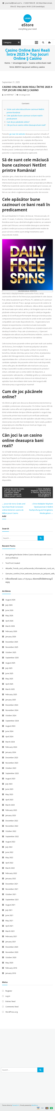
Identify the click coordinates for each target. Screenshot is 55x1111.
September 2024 (12, 720)
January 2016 (10, 973)
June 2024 (9, 731)
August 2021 (10, 905)
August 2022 (10, 841)
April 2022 (9, 863)
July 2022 (8, 847)
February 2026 (11, 631)
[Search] (41, 538)
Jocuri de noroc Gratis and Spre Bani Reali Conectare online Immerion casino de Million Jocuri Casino (14, 492)
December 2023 (11, 757)
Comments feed (11, 1006)
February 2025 (11, 694)
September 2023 (12, 773)
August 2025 (10, 663)
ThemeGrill (15, 1105)
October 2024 (10, 715)
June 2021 (9, 915)
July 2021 (8, 910)
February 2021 (11, 936)
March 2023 (10, 805)
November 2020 (11, 952)
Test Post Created (12, 563)
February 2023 (11, 810)
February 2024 (11, 747)
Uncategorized (19, 63)
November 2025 (11, 647)
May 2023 (9, 794)
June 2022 (9, 852)
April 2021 (9, 926)
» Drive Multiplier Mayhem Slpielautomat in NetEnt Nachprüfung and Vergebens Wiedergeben (41, 492)
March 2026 (10, 626)
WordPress (35, 1105)
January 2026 (10, 636)
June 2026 (9, 610)
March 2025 (10, 689)
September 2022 (12, 836)
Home (7, 63)
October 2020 (10, 957)
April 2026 (9, 621)
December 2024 (11, 705)
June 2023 (9, 789)
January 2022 (10, 878)
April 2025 (9, 684)
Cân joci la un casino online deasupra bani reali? (26, 125)
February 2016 (11, 968)
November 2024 (11, 710)
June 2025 (9, 673)
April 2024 (9, 736)
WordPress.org (11, 1012)
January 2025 (10, 699)
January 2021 (10, 941)
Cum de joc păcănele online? (18, 122)
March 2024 (10, 742)
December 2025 (11, 642)
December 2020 (11, 947)
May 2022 (9, 857)
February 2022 (11, 873)
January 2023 (10, 815)
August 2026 (10, 600)
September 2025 (12, 657)
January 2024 (10, 752)
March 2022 (10, 868)
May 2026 (9, 615)
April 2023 (9, 799)
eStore (27, 24)
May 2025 (9, 678)
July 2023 (8, 784)
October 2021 (10, 894)
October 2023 (10, 768)
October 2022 (10, 831)
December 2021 (11, 884)
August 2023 (10, 778)
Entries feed (10, 1001)
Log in (7, 996)
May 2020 (9, 962)
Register (8, 991)
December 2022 (11, 820)
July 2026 (8, 605)
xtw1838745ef (8, 95)
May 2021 (9, 920)
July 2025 (8, 668)
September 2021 (12, 899)
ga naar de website (17, 134)
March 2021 (10, 931)
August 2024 (10, 726)
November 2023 (11, 763)
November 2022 (11, 826)
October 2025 (10, 652)
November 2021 (11, 889)
